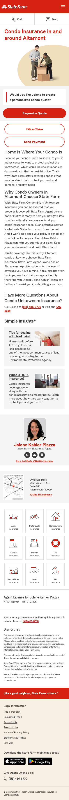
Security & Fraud (13, 717)
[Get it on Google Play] (40, 761)
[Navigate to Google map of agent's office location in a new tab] (42, 455)
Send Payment (34, 141)
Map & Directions (42, 494)
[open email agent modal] (35, 455)
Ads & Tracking (12, 712)
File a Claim (34, 129)
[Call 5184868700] (27, 455)
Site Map (8, 743)
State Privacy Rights (15, 738)
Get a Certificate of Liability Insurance (34, 461)
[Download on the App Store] (15, 761)
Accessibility (10, 722)
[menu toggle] (63, 6)
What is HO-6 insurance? (19, 376)
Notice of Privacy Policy (16, 732)
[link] (17, 6)
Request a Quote (34, 113)
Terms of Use (11, 727)
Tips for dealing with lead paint (20, 334)
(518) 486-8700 (31, 306)
